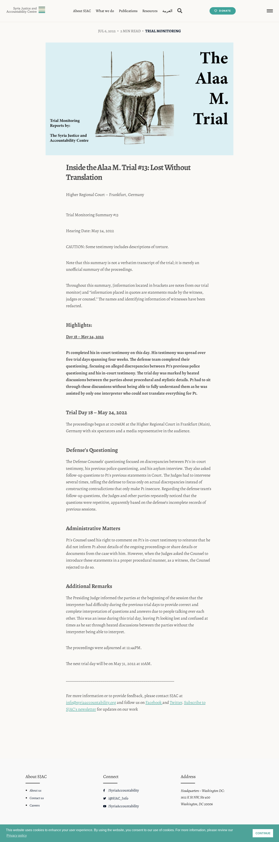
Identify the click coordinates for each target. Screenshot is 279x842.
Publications (128, 10)
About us (35, 790)
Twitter (176, 702)
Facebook (153, 702)
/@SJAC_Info (117, 798)
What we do (105, 10)
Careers (35, 805)
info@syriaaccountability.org (91, 702)
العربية (167, 10)
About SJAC (82, 10)
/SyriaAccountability (123, 790)
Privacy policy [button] (17, 835)
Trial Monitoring (163, 31)
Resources (149, 10)
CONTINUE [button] (263, 833)
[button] (270, 11)
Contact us (37, 798)
